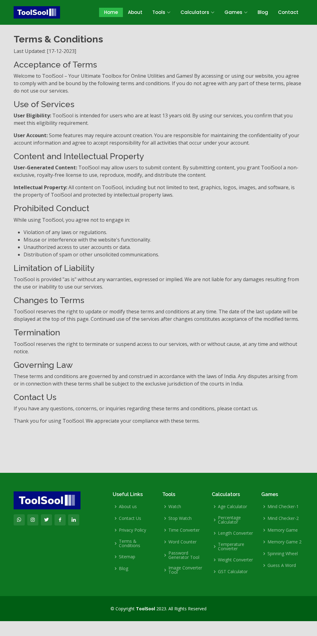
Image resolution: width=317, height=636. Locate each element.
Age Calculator (232, 506)
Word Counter (182, 542)
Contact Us (130, 518)
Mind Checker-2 (283, 518)
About (135, 12)
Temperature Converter (231, 546)
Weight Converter (235, 560)
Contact (288, 12)
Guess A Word (281, 565)
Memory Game (282, 530)
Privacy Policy (132, 530)
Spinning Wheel (282, 553)
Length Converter (235, 533)
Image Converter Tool (185, 570)
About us (128, 506)
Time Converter (184, 530)
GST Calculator (233, 571)
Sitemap (127, 557)
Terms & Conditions (129, 543)
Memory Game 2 (284, 542)
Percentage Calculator (229, 520)
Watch (174, 506)
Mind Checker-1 (283, 506)
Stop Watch (180, 518)
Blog (263, 12)
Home (111, 12)
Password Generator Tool (183, 555)
